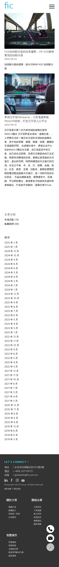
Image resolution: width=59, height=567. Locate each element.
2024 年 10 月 (11, 255)
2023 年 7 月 (11, 311)
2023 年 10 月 (11, 298)
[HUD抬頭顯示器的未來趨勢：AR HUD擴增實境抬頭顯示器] (29, 28)
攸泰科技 (37, 517)
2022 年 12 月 (11, 336)
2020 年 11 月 (11, 409)
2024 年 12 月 (11, 251)
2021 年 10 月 (11, 379)
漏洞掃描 (12, 555)
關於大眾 (11, 499)
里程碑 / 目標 (14, 514)
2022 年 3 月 (11, 366)
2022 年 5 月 (11, 358)
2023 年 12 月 (11, 294)
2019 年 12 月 (11, 426)
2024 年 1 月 (11, 289)
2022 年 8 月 (11, 353)
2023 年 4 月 (11, 323)
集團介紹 (12, 507)
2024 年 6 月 (11, 268)
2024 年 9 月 (11, 259)
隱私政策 (17, 489)
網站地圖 (7, 489)
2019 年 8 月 (11, 430)
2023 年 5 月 (11, 319)
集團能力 (12, 510)
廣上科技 (37, 514)
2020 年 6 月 (11, 418)
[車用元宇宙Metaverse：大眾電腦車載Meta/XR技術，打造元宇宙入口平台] (29, 93)
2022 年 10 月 (11, 345)
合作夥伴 (12, 517)
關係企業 (37, 499)
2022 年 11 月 (11, 341)
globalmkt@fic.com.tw (26, 475)
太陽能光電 (13, 549)
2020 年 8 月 (11, 413)
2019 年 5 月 (11, 439)
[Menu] (50, 6)
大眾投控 (37, 507)
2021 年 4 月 (11, 396)
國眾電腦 (37, 524)
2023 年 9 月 (11, 302)
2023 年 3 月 (11, 328)
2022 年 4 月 (11, 362)
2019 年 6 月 (11, 435)
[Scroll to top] (50, 547)
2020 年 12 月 (11, 405)
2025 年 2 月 (11, 242)
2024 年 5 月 (11, 272)
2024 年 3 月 (11, 281)
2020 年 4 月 (11, 422)
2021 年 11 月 (11, 375)
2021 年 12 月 (11, 371)
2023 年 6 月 (11, 315)
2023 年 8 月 (11, 306)
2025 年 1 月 (11, 246)
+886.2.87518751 (23, 471)
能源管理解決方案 (16, 552)
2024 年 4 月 (11, 276)
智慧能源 (12, 545)
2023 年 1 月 (11, 332)
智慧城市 (11, 535)
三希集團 (37, 510)
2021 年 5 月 (11, 392)
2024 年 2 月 (11, 285)
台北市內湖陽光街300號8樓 (29, 467)
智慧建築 (12, 542)
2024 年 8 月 (11, 264)
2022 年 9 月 (11, 349)
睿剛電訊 (37, 520)
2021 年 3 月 (11, 400)
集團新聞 (9, 224)
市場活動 (9, 219)
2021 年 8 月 (11, 383)
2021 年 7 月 (11, 388)
